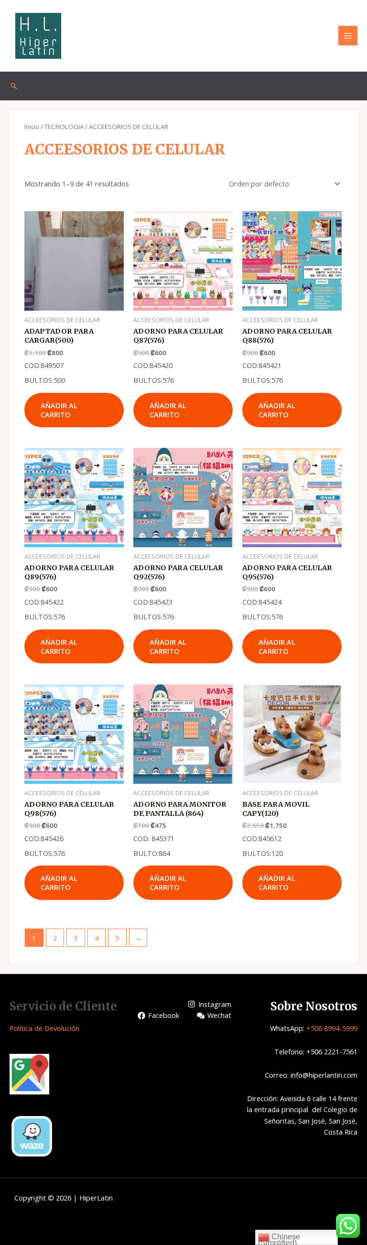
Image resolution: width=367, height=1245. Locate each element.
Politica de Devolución (44, 1028)
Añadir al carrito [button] (59, 410)
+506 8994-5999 (331, 1028)
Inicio (31, 126)
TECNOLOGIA (64, 126)
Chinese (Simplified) (279, 1239)
